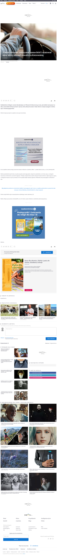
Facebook (52, 0)
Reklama (27, 551)
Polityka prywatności (14, 551)
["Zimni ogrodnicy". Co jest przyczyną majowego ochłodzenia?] (14, 459)
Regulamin (8, 551)
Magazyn (5, 0)
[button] (50, 3)
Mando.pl (23, 549)
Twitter (54, 0)
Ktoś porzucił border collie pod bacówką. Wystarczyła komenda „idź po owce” (9, 318)
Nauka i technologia (4, 470)
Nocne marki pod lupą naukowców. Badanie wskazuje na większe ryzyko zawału (42, 493)
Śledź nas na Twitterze (37, 375)
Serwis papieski (6, 526)
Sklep (25, 0)
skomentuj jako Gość (9, 337)
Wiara (30, 3)
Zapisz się (16, 539)
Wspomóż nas (48, 252)
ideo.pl (24, 553)
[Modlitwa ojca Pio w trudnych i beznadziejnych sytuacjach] (21, 385)
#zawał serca (3, 298)
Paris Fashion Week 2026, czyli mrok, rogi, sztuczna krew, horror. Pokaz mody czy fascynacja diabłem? (42, 424)
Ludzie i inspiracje (23, 319)
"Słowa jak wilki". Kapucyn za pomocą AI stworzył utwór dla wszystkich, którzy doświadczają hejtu (41, 447)
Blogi (17, 0)
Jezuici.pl (5, 549)
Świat (30, 471)
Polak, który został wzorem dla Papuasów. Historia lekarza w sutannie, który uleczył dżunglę (13, 424)
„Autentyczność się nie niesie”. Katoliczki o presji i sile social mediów (7, 392)
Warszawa (43, 3)
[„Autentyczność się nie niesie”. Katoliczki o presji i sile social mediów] (21, 395)
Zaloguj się (2, 337)
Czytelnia (18, 521)
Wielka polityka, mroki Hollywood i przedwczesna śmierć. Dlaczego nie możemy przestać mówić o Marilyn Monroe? (14, 493)
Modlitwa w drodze (12, 0)
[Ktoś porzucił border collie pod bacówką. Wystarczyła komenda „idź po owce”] (9, 310)
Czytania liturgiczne (31, 526)
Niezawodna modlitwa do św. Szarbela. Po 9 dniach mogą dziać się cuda (6, 371)
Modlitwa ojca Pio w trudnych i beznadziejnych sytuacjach (7, 381)
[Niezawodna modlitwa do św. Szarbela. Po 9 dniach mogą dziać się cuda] (21, 374)
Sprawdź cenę (28, 290)
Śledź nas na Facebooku (37, 372)
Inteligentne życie (46, 518)
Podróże (40, 319)
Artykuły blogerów (6, 528)
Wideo (42, 521)
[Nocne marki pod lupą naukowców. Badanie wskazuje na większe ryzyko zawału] (42, 482)
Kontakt (19, 551)
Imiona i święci (18, 530)
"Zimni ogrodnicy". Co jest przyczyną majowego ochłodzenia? (13, 469)
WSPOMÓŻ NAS (35, 545)
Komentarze (24, 3)
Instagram (55, 0)
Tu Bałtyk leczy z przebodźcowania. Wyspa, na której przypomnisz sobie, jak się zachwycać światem (47, 318)
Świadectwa (18, 528)
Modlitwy (30, 530)
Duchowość (18, 526)
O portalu (4, 551)
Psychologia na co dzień (32, 528)
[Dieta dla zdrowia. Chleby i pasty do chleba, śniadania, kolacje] (12, 275)
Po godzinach (12, 303)
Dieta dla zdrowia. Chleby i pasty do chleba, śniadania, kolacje (37, 261)
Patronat (38, 551)
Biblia (2, 0)
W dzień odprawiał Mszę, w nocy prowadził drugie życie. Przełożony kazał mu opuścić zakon (7, 361)
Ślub (4, 530)
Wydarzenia (18, 3)
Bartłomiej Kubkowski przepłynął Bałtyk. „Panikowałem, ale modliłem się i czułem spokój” (28, 318)
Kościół (5, 521)
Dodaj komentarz (51, 338)
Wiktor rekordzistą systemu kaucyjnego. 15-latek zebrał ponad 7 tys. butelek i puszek (42, 470)
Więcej (34, 3)
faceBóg (21, 0)
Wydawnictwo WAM (13, 549)
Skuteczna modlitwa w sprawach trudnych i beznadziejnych (5, 349)
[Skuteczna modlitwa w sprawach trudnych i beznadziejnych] (21, 352)
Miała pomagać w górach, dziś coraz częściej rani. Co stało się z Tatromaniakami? (13, 447)
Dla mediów (23, 551)
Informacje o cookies (32, 551)
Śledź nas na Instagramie (37, 377)
